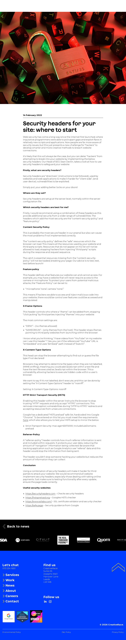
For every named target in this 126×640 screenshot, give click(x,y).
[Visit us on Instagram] (50, 601)
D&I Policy (66, 632)
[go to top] (118, 567)
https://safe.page (34, 505)
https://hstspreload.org (37, 497)
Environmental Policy (11, 632)
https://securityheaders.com (40, 493)
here (25, 420)
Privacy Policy (118, 632)
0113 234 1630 (9, 568)
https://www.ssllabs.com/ (38, 501)
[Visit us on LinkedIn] (45, 601)
